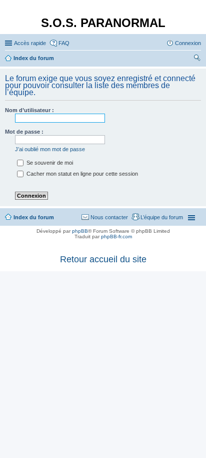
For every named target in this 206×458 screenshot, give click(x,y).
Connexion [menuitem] (188, 43)
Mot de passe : (24, 132)
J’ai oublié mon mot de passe (50, 149)
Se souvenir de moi (49, 163)
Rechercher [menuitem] (197, 59)
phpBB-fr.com (116, 236)
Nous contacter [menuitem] (109, 217)
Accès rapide (30, 43)
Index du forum (34, 217)
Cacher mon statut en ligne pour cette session (81, 174)
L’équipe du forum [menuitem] (161, 217)
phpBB (80, 231)
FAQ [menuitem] (64, 43)
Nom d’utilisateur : (29, 110)
